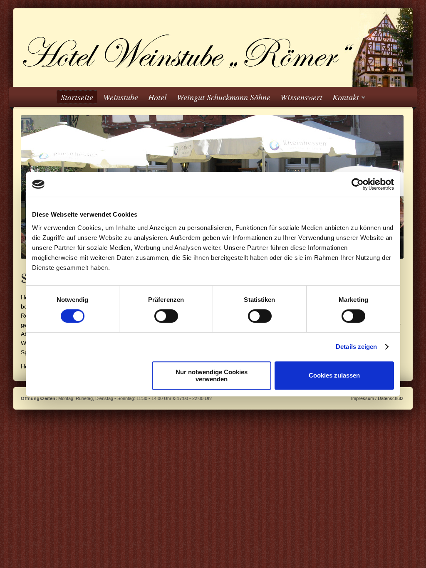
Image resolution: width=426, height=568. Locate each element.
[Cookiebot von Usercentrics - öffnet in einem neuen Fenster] (357, 184)
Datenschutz (391, 398)
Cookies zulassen (334, 375)
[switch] (166, 316)
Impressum (362, 398)
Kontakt (343, 97)
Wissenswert (301, 96)
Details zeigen (356, 346)
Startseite (77, 96)
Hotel (157, 96)
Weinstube (120, 96)
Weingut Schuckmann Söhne (223, 96)
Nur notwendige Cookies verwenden (212, 375)
